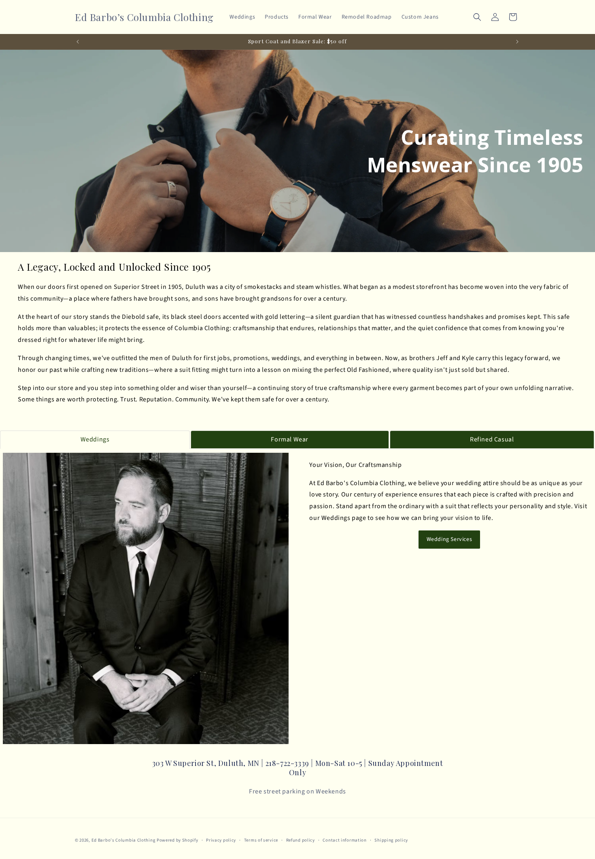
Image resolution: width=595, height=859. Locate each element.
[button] (477, 17)
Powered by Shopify (177, 840)
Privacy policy (221, 840)
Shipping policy (391, 840)
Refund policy (300, 840)
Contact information (344, 840)
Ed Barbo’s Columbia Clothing (123, 840)
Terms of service (261, 840)
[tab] (95, 439)
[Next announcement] (517, 41)
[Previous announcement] (78, 41)
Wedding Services (449, 539)
